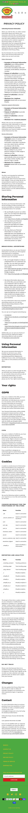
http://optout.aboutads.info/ (11, 337)
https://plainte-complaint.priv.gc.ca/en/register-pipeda (13, 732)
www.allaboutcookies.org (13, 644)
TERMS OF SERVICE (9, 761)
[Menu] (25, 12)
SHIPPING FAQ (7, 765)
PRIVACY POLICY (8, 753)
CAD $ (13, 789)
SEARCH (5, 745)
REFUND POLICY (8, 757)
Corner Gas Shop (16, 807)
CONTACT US (7, 749)
